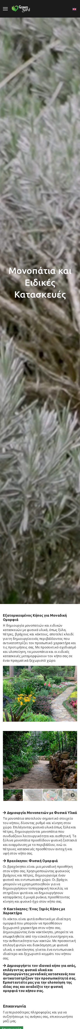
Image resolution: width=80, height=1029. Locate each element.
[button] (13, 795)
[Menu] (5, 9)
